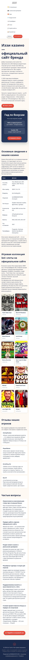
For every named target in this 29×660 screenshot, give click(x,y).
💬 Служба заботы (12, 28)
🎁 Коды (10, 14)
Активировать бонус (14, 138)
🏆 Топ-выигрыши (12, 7)
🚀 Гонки (10, 24)
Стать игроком (18, 36)
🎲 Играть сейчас (7, 105)
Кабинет (10, 36)
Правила (21, 656)
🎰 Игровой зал (11, 32)
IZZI (14, 2)
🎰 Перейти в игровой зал (14, 633)
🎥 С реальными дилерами (14, 10)
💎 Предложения (12, 17)
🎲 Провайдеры (11, 21)
